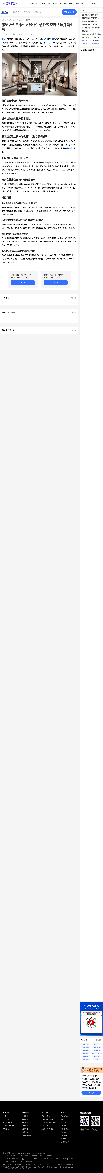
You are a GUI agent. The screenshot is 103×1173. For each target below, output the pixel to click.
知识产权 (27, 1156)
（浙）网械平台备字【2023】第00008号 (32, 1167)
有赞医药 (56, 1159)
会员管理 (86, 1053)
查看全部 (73, 298)
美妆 (46, 255)
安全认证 (41, 1156)
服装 (3, 39)
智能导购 (86, 1050)
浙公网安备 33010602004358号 (14, 1164)
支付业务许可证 (37, 1159)
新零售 (4, 20)
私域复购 (97, 1047)
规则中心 (34, 1156)
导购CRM (97, 1056)
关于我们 (5, 1156)
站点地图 (21, 1162)
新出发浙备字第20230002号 (11, 1167)
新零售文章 (12, 20)
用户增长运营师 (97, 1053)
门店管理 (97, 1050)
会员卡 (45, 39)
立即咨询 (91, 1093)
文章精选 (86, 1059)
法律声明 (12, 1156)
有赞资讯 (5, 1162)
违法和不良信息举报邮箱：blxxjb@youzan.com (17, 1159)
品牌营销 (97, 1044)
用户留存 (86, 1047)
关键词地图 (29, 1162)
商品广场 (71, 1159)
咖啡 (97, 1059)
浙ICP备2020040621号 (70, 1164)
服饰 (20, 20)
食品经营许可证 (47, 1159)
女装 (30, 43)
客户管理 (86, 1044)
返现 (53, 39)
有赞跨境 (64, 1159)
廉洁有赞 (49, 1156)
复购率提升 (70, 148)
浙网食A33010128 (51, 1167)
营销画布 (86, 1056)
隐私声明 (20, 1156)
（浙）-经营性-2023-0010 (66, 1167)
